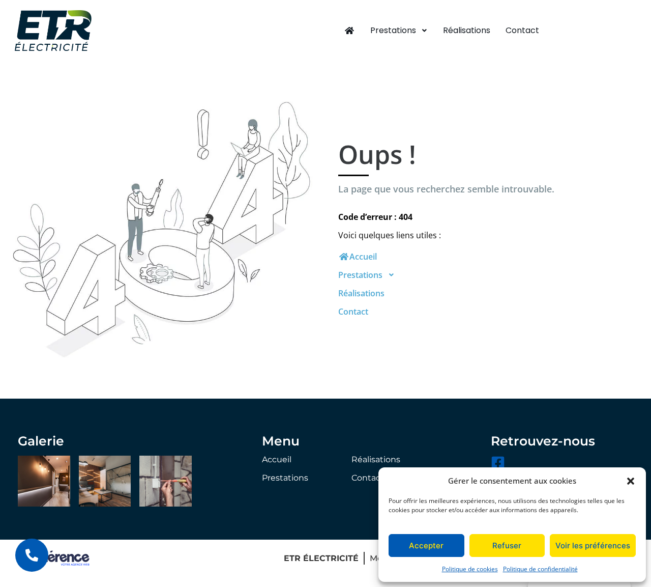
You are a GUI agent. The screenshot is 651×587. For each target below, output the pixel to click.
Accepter (426, 545)
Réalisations (466, 30)
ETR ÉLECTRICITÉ (321, 558)
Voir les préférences (592, 545)
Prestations (393, 30)
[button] (631, 481)
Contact (522, 30)
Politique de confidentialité (540, 569)
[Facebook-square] (498, 463)
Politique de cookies (470, 569)
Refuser (506, 545)
